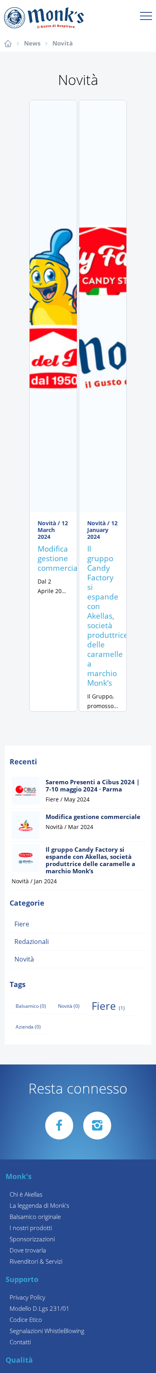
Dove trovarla (28, 1250)
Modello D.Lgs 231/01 (40, 1308)
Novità (62, 43)
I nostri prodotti (31, 1228)
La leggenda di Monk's (39, 1205)
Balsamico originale (35, 1217)
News (32, 43)
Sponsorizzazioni (32, 1239)
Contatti (20, 1342)
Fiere (21, 924)
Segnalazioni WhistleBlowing (47, 1331)
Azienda (28, 1027)
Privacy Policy (27, 1297)
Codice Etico (26, 1320)
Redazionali (31, 942)
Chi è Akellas (26, 1194)
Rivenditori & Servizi (36, 1261)
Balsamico (31, 1006)
